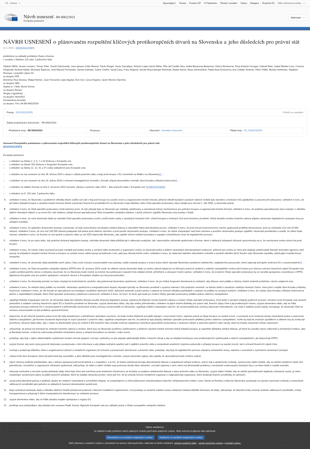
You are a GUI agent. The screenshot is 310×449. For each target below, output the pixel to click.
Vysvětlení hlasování (172, 130)
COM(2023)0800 (155, 187)
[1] (160, 174)
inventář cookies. (233, 443)
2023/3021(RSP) (25, 48)
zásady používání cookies (210, 443)
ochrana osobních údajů (185, 443)
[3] (301, 262)
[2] (176, 180)
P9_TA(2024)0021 (253, 130)
